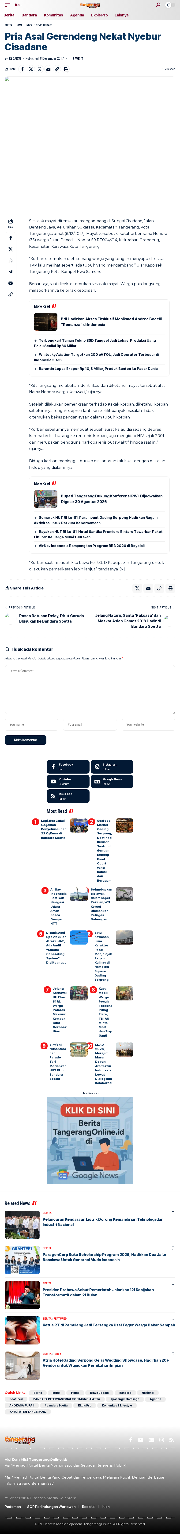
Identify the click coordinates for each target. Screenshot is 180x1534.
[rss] (68, 796)
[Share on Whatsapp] (40, 69)
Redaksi (15, 58)
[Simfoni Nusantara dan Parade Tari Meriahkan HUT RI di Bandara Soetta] (79, 1049)
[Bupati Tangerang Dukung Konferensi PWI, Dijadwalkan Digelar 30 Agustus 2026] (45, 499)
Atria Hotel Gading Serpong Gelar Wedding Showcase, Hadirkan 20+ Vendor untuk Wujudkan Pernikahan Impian (106, 1363)
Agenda (155, 1399)
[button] (9, 5)
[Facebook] (68, 767)
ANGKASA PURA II (21, 1405)
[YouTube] (140, 1440)
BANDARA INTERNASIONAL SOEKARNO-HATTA (66, 1399)
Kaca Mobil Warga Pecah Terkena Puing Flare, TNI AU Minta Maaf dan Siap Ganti (105, 1012)
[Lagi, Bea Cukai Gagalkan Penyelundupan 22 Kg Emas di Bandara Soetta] (79, 825)
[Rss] (171, 1440)
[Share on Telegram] (10, 271)
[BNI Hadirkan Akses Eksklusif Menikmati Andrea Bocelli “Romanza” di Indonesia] (45, 322)
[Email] (48, 69)
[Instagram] (112, 767)
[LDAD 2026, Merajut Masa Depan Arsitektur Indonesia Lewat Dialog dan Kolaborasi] (124, 1049)
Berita (8, 25)
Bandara (125, 1393)
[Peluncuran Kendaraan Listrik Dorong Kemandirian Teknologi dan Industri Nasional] (22, 1225)
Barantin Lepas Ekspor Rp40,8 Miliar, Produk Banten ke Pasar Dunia (98, 368)
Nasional (148, 1393)
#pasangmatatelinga (125, 1399)
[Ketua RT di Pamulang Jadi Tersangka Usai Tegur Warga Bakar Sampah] (22, 1330)
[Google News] (112, 781)
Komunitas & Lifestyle (117, 1405)
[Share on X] (31, 69)
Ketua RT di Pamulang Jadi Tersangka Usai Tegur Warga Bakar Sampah (109, 1325)
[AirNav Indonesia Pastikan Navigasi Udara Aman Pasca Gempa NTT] (79, 894)
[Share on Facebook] (22, 69)
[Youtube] (68, 781)
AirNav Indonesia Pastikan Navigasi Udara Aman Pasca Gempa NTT (58, 906)
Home (19, 25)
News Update (44, 25)
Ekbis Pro (84, 1405)
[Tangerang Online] (90, 5)
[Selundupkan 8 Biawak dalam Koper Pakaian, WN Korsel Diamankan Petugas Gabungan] (124, 894)
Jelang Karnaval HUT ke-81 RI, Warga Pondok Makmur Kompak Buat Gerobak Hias (60, 1010)
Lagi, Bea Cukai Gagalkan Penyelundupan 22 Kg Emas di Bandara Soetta (54, 829)
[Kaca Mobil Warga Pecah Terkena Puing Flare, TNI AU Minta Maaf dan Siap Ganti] (124, 993)
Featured (60, 1318)
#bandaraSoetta (56, 1405)
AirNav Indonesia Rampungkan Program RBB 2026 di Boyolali (92, 545)
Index (29, 25)
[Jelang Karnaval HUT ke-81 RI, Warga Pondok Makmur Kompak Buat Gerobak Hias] (79, 993)
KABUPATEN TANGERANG (27, 1412)
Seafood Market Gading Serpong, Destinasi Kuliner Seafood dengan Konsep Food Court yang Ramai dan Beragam (104, 850)
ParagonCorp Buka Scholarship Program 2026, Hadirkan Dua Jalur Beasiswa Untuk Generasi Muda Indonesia (104, 1257)
